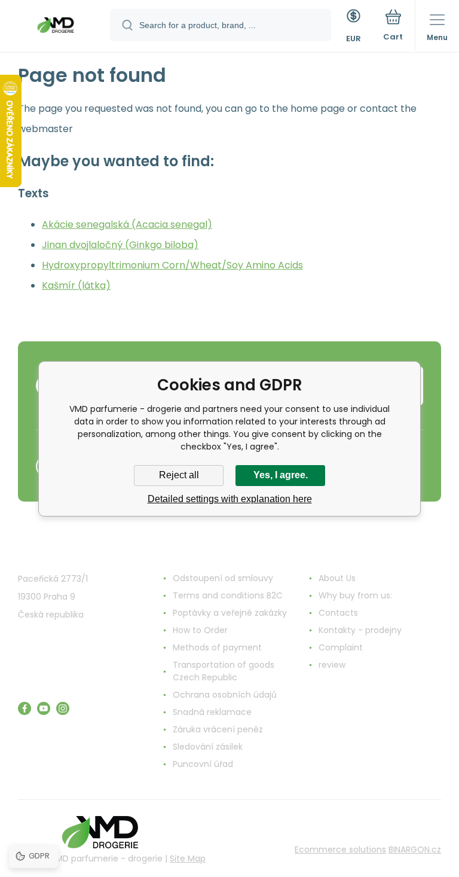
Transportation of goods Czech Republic (223, 671)
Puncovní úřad (203, 764)
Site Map (188, 858)
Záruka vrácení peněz (218, 729)
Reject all (179, 475)
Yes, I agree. (280, 475)
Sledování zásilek (208, 747)
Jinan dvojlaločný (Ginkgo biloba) (120, 245)
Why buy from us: (355, 595)
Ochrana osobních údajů (225, 695)
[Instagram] (62, 708)
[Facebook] (24, 708)
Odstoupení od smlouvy (223, 578)
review (332, 665)
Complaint (341, 647)
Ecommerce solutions (340, 849)
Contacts (338, 613)
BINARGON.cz (414, 849)
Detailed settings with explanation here (230, 499)
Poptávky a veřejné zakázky (230, 613)
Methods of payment (217, 647)
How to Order (200, 630)
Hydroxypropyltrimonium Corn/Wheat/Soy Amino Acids (172, 265)
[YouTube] (43, 708)
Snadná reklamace (212, 712)
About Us (337, 578)
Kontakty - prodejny (360, 630)
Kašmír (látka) (76, 285)
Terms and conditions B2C (228, 595)
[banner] (55, 27)
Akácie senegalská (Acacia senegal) (127, 224)
